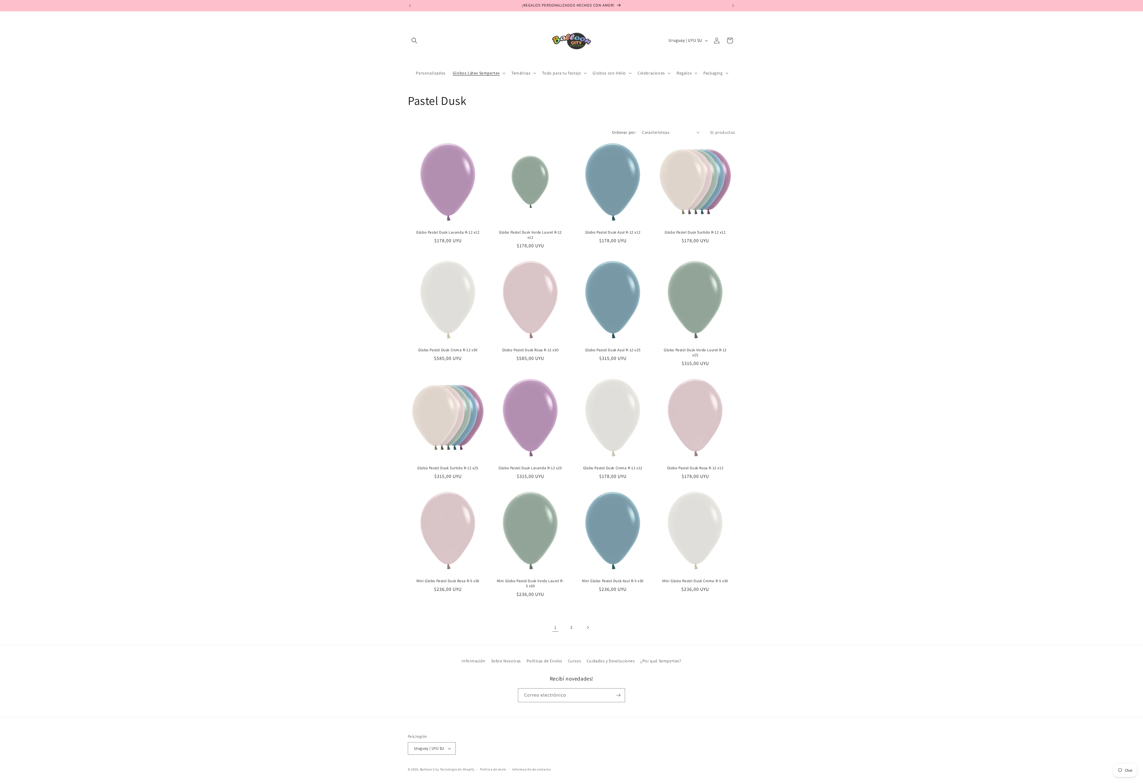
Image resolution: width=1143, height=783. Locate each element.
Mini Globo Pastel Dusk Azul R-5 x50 (613, 581)
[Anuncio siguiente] (733, 5)
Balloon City (429, 769)
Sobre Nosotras (506, 661)
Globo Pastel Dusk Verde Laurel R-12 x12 (530, 235)
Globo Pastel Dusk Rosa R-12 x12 (695, 468)
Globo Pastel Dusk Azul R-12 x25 (613, 350)
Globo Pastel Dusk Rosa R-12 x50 (530, 350)
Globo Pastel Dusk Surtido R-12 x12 (695, 232)
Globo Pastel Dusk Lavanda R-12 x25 (530, 468)
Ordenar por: (624, 132)
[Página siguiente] (587, 627)
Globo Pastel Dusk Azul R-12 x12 (613, 232)
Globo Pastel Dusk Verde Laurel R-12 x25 (695, 353)
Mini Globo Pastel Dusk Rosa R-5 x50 (447, 581)
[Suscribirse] (618, 695)
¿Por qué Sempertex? (660, 661)
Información (473, 661)
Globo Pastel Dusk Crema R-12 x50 (447, 350)
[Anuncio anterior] (409, 5)
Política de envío (493, 769)
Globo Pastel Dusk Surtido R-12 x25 (447, 468)
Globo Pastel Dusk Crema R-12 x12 (612, 468)
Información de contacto (531, 769)
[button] (414, 40)
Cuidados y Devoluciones (611, 661)
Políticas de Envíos (544, 661)
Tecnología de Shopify (457, 769)
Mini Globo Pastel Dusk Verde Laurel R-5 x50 (530, 583)
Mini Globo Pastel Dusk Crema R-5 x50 (695, 581)
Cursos (574, 661)
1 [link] (555, 627)
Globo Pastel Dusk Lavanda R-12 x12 (447, 232)
